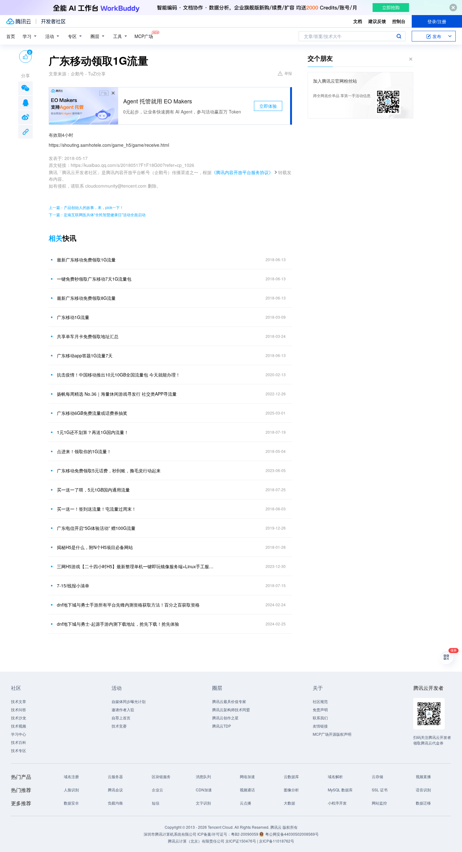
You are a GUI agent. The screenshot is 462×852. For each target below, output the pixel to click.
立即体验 (268, 106)
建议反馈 (377, 21)
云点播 (245, 802)
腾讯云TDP (221, 725)
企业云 (157, 789)
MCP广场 (144, 36)
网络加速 (247, 776)
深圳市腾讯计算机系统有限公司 (170, 834)
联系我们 (320, 717)
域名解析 (335, 776)
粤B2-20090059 (245, 834)
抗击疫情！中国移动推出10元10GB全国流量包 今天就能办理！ (118, 374)
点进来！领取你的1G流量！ (84, 451)
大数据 (289, 802)
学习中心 (18, 734)
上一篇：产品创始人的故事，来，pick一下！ (86, 207)
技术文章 (18, 701)
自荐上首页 (121, 717)
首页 (10, 36)
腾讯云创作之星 (225, 717)
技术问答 (18, 709)
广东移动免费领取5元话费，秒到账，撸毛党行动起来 (109, 470)
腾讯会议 (115, 789)
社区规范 (320, 701)
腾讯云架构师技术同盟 (231, 709)
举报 (288, 73)
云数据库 (291, 776)
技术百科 (18, 742)
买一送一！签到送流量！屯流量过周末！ (96, 509)
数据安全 (71, 802)
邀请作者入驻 (123, 709)
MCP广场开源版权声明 (332, 734)
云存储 (377, 776)
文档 (357, 21)
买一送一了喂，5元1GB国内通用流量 (93, 489)
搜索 (398, 36)
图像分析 (291, 789)
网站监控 (379, 802)
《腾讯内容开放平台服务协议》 (242, 172)
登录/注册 (436, 21)
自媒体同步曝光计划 (129, 701)
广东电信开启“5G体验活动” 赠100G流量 (96, 528)
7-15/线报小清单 (73, 585)
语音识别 (423, 789)
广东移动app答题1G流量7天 (85, 355)
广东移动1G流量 (73, 317)
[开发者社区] (53, 21)
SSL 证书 (380, 789)
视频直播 (423, 776)
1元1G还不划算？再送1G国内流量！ (93, 432)
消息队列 (203, 776)
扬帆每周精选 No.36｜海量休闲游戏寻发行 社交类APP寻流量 (117, 394)
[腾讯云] (18, 21)
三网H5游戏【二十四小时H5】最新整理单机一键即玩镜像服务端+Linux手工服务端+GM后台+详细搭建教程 (135, 566)
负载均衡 (115, 802)
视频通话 (247, 789)
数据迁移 (423, 802)
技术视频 (18, 725)
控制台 (398, 21)
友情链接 (320, 725)
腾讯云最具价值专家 (229, 701)
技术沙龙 (18, 717)
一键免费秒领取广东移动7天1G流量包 (94, 279)
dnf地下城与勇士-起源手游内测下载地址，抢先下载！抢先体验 (118, 624)
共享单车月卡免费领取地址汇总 (87, 336)
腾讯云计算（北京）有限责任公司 (196, 841)
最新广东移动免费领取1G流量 (86, 259)
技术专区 (18, 750)
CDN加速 (204, 789)
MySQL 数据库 (340, 789)
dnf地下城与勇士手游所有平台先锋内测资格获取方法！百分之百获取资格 (128, 605)
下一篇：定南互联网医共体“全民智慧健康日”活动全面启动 (97, 214)
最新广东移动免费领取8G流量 (86, 298)
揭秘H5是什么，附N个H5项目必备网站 (95, 547)
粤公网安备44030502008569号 (292, 834)
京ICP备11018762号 (276, 841)
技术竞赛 (119, 725)
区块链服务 (161, 776)
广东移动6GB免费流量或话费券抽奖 (92, 413)
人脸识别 (71, 789)
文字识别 (203, 802)
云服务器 (115, 776)
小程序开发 (337, 802)
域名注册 (71, 776)
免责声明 (320, 709)
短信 (155, 802)
